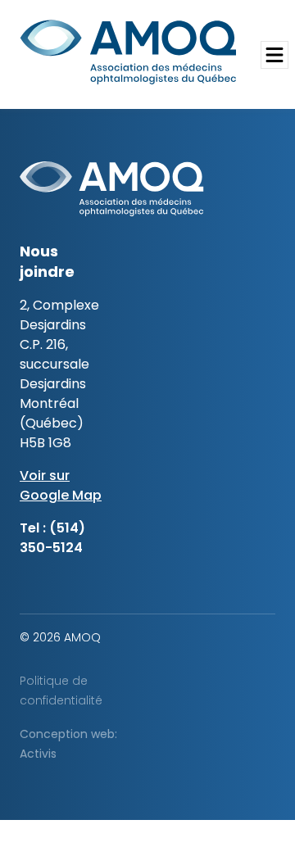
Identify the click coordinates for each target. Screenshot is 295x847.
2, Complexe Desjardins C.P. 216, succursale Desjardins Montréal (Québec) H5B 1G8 (59, 374)
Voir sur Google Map (61, 485)
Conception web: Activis (68, 744)
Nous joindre (47, 261)
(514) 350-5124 (52, 538)
